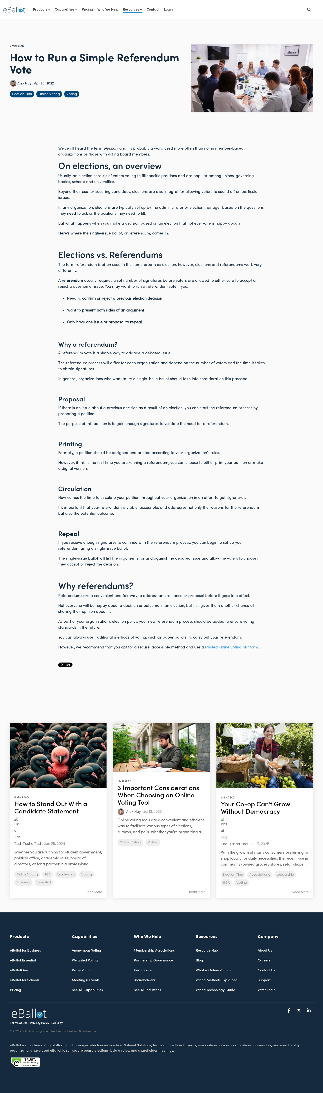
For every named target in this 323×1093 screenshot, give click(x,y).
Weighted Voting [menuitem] (85, 960)
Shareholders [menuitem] (144, 980)
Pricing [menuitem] (15, 990)
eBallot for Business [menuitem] (25, 950)
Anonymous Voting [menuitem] (86, 950)
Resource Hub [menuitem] (207, 950)
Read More (94, 892)
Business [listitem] (23, 882)
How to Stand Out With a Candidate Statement (50, 807)
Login (168, 9)
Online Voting (49, 94)
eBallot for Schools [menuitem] (24, 980)
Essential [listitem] (44, 882)
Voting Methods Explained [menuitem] (217, 980)
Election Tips (22, 94)
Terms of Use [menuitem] (19, 1023)
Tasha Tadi (32, 843)
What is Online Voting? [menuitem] (213, 970)
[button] (289, 1010)
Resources (131, 9)
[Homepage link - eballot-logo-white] (29, 1015)
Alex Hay (24, 83)
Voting (71, 94)
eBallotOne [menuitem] (19, 970)
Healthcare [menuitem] (143, 970)
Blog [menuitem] (199, 960)
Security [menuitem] (57, 1023)
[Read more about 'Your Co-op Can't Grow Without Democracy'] (264, 755)
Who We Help (107, 9)
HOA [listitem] (226, 882)
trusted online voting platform (231, 647)
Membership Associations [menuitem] (154, 950)
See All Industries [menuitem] (147, 990)
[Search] (309, 9)
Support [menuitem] (264, 980)
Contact (153, 9)
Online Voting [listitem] (27, 874)
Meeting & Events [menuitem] (86, 980)
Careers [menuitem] (264, 960)
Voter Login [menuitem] (267, 990)
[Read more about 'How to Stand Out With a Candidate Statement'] (58, 755)
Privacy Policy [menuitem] (39, 1023)
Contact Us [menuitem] (266, 970)
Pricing (87, 9)
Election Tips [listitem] (233, 874)
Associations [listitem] (259, 874)
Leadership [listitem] (66, 874)
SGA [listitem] (47, 874)
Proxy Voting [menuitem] (82, 970)
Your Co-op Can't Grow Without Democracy (255, 807)
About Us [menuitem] (265, 950)
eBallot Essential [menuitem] (23, 960)
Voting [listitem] (86, 874)
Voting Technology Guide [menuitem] (215, 990)
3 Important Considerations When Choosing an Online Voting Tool (158, 795)
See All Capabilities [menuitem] (87, 990)
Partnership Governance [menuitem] (153, 960)
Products (40, 9)
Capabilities (64, 9)
